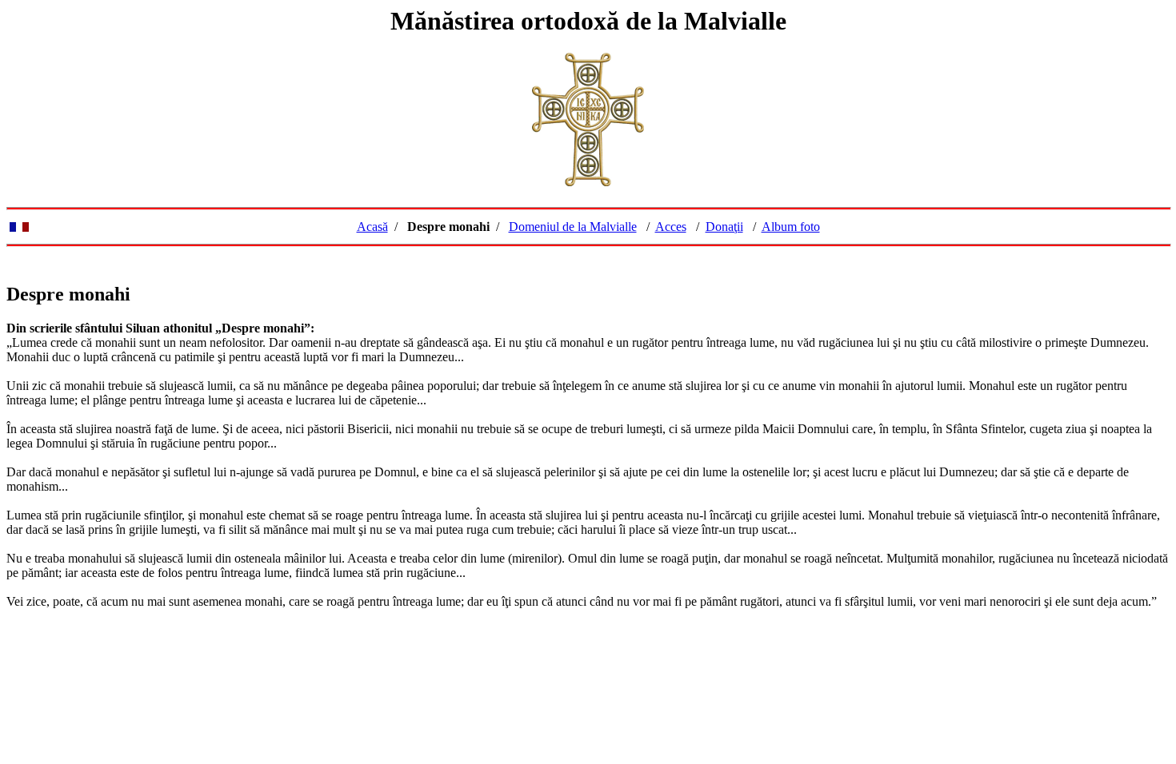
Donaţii (724, 226)
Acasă (372, 226)
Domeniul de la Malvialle (573, 226)
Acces (670, 226)
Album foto (791, 226)
